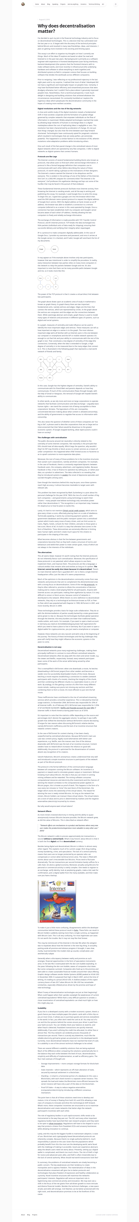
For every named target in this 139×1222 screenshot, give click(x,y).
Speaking (55, 4)
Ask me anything (73, 4)
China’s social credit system (74, 510)
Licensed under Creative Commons (107, 1215)
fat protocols (89, 584)
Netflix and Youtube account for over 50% (77, 708)
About (43, 4)
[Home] (23, 4)
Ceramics (83, 4)
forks (76, 930)
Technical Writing (94, 4)
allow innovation (55, 1123)
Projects (62, 4)
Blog (48, 4)
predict (65, 475)
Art (103, 4)
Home (37, 4)
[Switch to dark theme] (115, 4)
